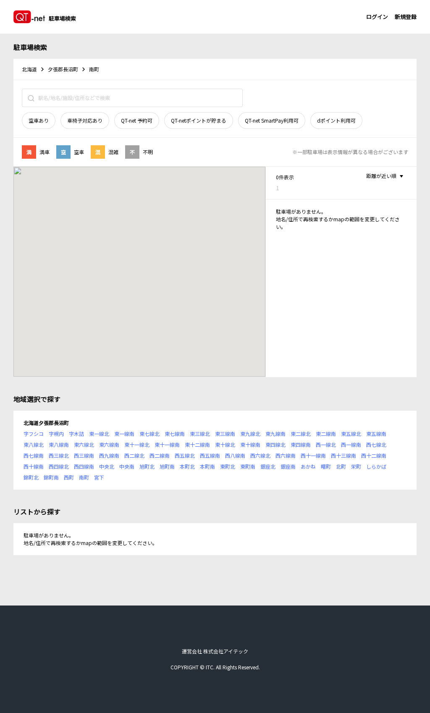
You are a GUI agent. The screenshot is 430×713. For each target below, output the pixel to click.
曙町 (326, 466)
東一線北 (99, 433)
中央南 (126, 466)
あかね (308, 466)
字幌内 (56, 433)
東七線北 (149, 433)
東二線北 (301, 433)
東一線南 (124, 433)
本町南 (207, 466)
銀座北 (267, 466)
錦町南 (51, 477)
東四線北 (275, 444)
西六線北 (260, 455)
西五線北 (185, 455)
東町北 (227, 466)
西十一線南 (313, 455)
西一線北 (326, 444)
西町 (69, 477)
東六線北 (84, 444)
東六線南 (109, 444)
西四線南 (84, 466)
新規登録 (406, 17)
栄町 (356, 466)
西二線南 (159, 455)
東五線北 (351, 433)
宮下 (99, 477)
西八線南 (235, 455)
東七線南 (175, 433)
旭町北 (147, 466)
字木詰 (76, 433)
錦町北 (31, 477)
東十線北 (225, 444)
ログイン (377, 17)
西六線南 (285, 455)
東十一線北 (136, 444)
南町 (84, 477)
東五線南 (376, 433)
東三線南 (225, 433)
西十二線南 (373, 455)
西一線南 (351, 444)
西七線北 (376, 444)
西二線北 (134, 455)
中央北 (106, 466)
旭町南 (167, 466)
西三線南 (84, 455)
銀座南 (288, 466)
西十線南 (34, 466)
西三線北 (59, 455)
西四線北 (59, 466)
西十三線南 (343, 455)
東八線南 (59, 444)
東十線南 (250, 444)
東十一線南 (167, 444)
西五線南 (210, 455)
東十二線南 (197, 444)
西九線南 (109, 455)
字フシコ (34, 433)
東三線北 (200, 433)
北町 (341, 466)
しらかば (376, 466)
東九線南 (275, 433)
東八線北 (34, 444)
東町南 (247, 466)
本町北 (187, 466)
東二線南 (326, 433)
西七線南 (34, 455)
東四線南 (301, 444)
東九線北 (250, 433)
